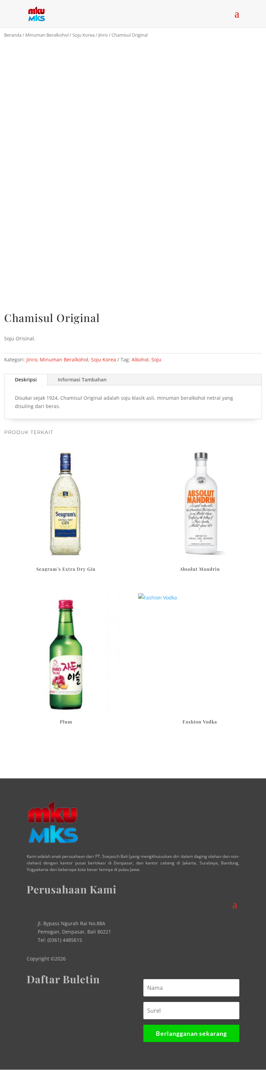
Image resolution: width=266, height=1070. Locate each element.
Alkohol (140, 359)
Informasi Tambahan (82, 379)
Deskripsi (26, 379)
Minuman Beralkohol (47, 35)
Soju (156, 359)
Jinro (103, 35)
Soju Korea (83, 35)
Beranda (12, 35)
